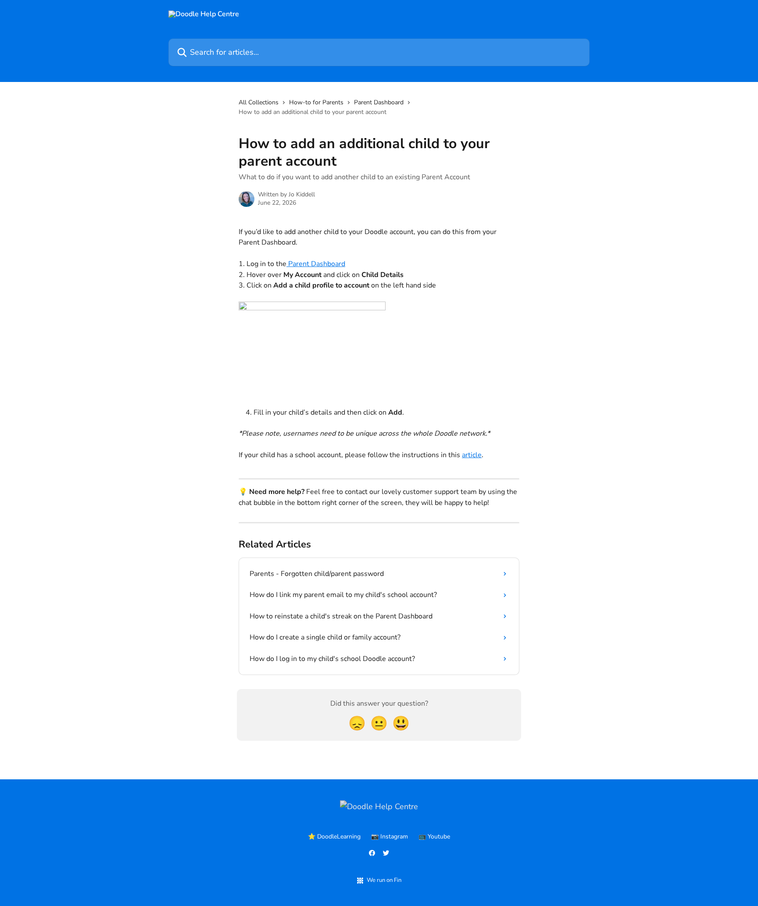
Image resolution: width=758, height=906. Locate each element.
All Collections (259, 102)
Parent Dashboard (379, 102)
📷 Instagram (389, 836)
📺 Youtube (434, 836)
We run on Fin (384, 880)
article (472, 455)
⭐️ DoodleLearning (334, 836)
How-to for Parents (316, 102)
